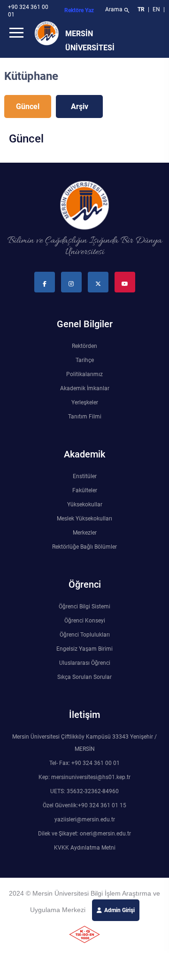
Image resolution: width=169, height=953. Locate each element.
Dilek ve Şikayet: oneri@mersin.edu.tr (84, 833)
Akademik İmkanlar (84, 388)
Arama (117, 10)
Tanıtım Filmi (84, 416)
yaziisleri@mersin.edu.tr (84, 819)
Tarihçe (85, 360)
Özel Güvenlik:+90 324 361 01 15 (84, 805)
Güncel (27, 106)
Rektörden (84, 346)
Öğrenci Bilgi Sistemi (84, 606)
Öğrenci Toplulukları (85, 634)
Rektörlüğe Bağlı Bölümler (84, 546)
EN (157, 9)
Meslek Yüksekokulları (84, 518)
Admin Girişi (119, 910)
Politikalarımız (84, 374)
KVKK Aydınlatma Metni (84, 847)
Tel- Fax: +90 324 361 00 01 (84, 763)
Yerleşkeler (84, 402)
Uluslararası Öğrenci (84, 663)
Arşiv (79, 106)
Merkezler (85, 532)
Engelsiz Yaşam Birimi (84, 649)
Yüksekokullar (84, 504)
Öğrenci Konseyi (84, 620)
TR (141, 9)
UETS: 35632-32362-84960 (84, 791)
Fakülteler (84, 490)
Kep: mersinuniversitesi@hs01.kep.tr (84, 777)
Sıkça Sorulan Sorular (84, 677)
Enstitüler (85, 476)
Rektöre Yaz (79, 10)
